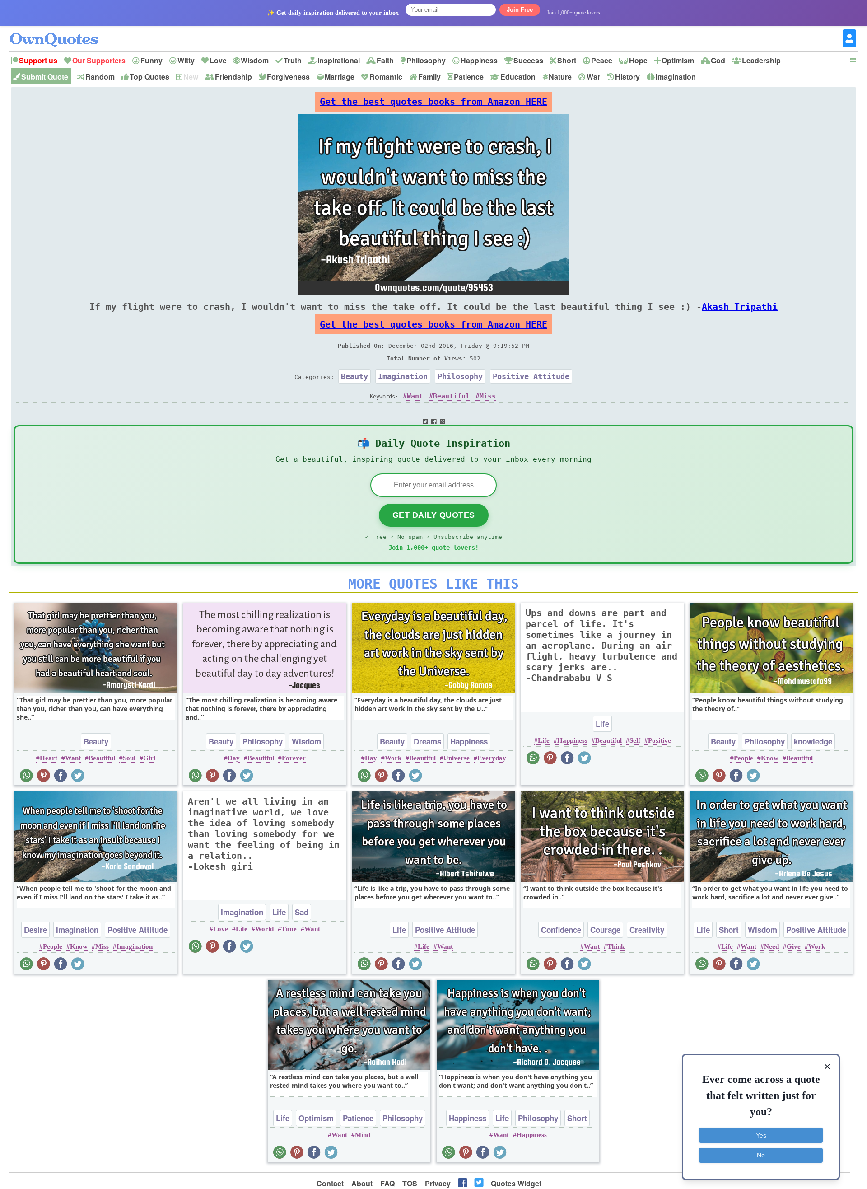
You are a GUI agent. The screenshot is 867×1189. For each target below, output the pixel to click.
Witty (186, 60)
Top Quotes (149, 76)
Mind (362, 1134)
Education (518, 76)
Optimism (678, 60)
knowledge (813, 741)
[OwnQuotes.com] (59, 31)
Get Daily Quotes (433, 515)
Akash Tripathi (740, 306)
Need (771, 946)
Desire (35, 929)
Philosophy (426, 60)
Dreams (427, 741)
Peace (601, 60)
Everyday (491, 758)
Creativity (646, 929)
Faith (385, 60)
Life (602, 723)
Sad (301, 912)
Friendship (233, 76)
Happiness (479, 60)
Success (528, 60)
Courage (605, 929)
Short (566, 60)
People (743, 758)
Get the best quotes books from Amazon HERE (433, 101)
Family (429, 76)
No (761, 1155)
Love (218, 60)
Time (289, 928)
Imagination (676, 76)
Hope (638, 60)
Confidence (561, 929)
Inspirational (338, 60)
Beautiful (451, 396)
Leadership (761, 60)
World (264, 928)
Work (393, 758)
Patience (469, 76)
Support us (38, 60)
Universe (456, 758)
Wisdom (255, 60)
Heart (48, 758)
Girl (149, 758)
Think (616, 946)
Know (769, 758)
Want (415, 396)
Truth (293, 60)
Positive (659, 740)
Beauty (354, 376)
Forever (294, 758)
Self (634, 740)
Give (794, 946)
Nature (560, 76)
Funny (151, 60)
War (593, 76)
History (627, 76)
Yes (761, 1135)
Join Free (520, 9)
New (190, 76)
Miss (488, 396)
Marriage (339, 76)
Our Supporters (99, 60)
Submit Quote (44, 76)
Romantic (385, 76)
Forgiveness (288, 76)
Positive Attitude (531, 376)
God (718, 60)
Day (234, 758)
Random (100, 76)
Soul (129, 758)
